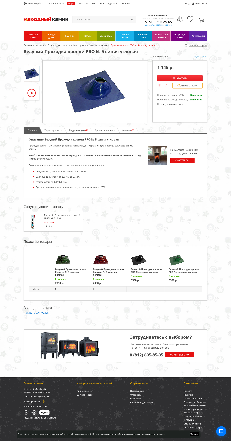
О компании (55, 3)
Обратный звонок (179, 354)
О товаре (32, 130)
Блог (94, 3)
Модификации (78, 130)
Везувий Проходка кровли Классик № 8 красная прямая (108, 272)
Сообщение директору (141, 402)
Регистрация (201, 3)
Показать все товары (36, 312)
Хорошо (194, 434)
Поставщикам (137, 390)
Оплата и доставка (109, 3)
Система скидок (84, 394)
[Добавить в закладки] (166, 86)
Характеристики (53, 130)
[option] (95, 92)
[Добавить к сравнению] (159, 86)
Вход (187, 3)
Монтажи (83, 3)
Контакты (126, 3)
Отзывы (128, 130)
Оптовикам (135, 394)
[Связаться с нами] (221, 431)
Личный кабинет (85, 390)
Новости (188, 390)
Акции (71, 3)
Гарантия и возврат (193, 427)
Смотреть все (182, 160)
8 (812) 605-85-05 (158, 21)
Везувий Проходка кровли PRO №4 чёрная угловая (146, 270)
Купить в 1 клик (189, 85)
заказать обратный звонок (37, 392)
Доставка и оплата (105, 130)
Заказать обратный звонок (158, 24)
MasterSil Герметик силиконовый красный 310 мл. (62, 216)
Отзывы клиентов (192, 423)
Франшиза (135, 398)
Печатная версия (198, 45)
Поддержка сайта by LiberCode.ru (40, 417)
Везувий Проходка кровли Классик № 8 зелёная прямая (70, 272)
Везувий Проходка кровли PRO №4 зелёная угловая (184, 270)
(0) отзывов (200, 56)
